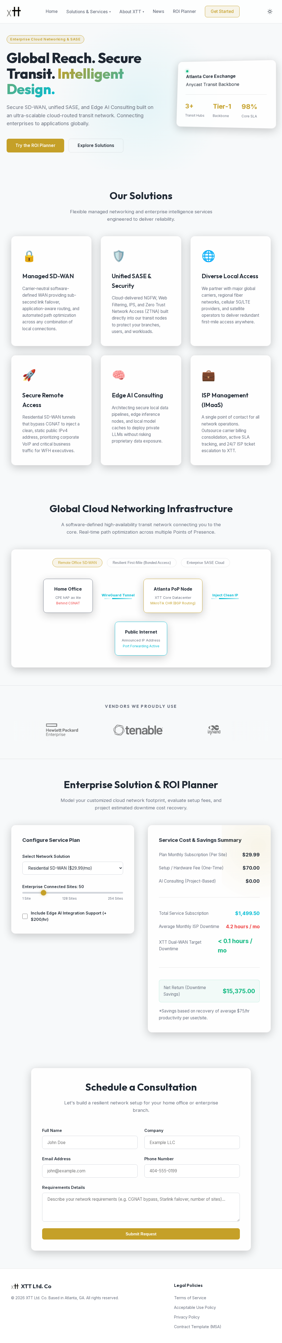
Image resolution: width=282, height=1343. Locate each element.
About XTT (130, 11)
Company (153, 1130)
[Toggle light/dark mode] (269, 11)
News (158, 11)
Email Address (56, 1158)
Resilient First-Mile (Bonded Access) (142, 563)
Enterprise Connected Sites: (53, 886)
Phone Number (159, 1158)
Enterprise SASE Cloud (205, 563)
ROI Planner (184, 11)
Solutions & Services (87, 11)
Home (52, 11)
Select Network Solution (46, 856)
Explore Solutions (96, 145)
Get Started (222, 11)
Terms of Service (190, 1297)
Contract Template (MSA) (197, 1326)
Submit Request (141, 1234)
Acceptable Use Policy (195, 1307)
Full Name (52, 1130)
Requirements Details (63, 1187)
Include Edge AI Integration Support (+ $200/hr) (69, 916)
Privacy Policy (187, 1317)
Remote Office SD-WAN (77, 563)
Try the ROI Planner (35, 145)
